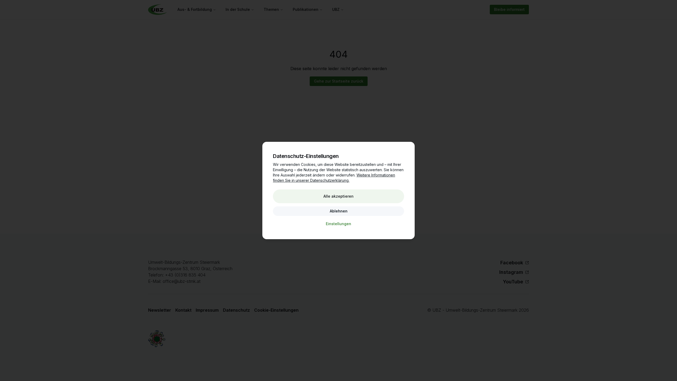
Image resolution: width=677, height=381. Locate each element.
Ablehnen (338, 211)
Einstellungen (338, 223)
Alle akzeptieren (338, 196)
